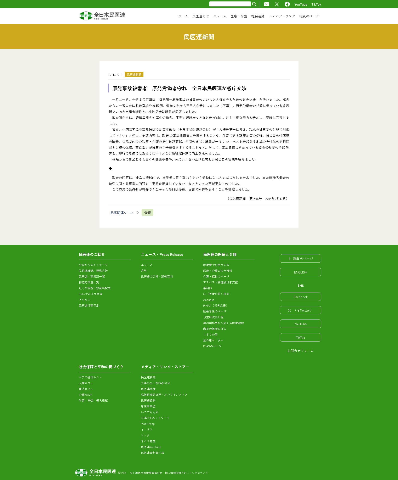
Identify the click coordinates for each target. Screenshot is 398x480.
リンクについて (198, 473)
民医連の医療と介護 (220, 254)
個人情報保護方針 (176, 473)
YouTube (301, 4)
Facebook (301, 296)
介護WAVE (85, 395)
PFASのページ (212, 346)
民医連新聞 (134, 74)
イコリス (147, 429)
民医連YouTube (151, 447)
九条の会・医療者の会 (155, 383)
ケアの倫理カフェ (90, 377)
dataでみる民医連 (90, 294)
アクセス (84, 300)
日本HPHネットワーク (155, 418)
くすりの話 (210, 334)
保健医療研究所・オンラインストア (164, 395)
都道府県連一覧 (89, 282)
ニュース (147, 265)
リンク (145, 435)
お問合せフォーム (300, 350)
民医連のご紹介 (92, 254)
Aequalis (208, 300)
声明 (144, 271)
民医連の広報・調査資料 (157, 276)
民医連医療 (148, 389)
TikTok (316, 4)
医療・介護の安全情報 (217, 271)
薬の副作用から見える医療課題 (223, 323)
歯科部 (207, 288)
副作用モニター (213, 340)
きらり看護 (148, 441)
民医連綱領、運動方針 (93, 271)
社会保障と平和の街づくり (101, 366)
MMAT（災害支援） (216, 305)
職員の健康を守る (214, 329)
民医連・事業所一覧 (92, 276)
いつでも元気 (149, 412)
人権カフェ (86, 383)
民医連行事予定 (89, 305)
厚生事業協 (148, 406)
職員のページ (303, 258)
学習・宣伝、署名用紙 (93, 400)
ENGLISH (300, 272)
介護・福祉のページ (216, 276)
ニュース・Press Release (162, 254)
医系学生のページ (214, 311)
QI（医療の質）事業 (216, 294)
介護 (147, 212)
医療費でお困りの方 (216, 265)
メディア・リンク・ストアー (165, 366)
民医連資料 (148, 400)
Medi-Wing (148, 424)
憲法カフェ (86, 389)
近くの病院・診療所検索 (95, 288)
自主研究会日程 (213, 317)
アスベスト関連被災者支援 (220, 282)
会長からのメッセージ (93, 265)
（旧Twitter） (303, 310)
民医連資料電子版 (152, 453)
